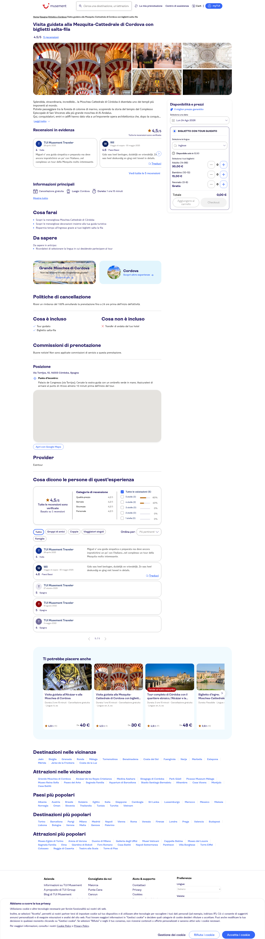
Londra (173, 821)
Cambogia (137, 802)
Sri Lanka (153, 802)
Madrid (96, 821)
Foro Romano (105, 844)
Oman (56, 805)
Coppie (74, 531)
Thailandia (86, 805)
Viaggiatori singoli (94, 531)
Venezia (146, 821)
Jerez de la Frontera (62, 762)
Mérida (42, 762)
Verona (70, 825)
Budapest (214, 821)
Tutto (38, 531)
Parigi (71, 821)
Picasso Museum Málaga (200, 778)
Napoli (109, 821)
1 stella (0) (131, 518)
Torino (41, 821)
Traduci (156, 163)
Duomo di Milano (101, 841)
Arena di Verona (77, 841)
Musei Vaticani (150, 841)
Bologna (56, 825)
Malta (82, 825)
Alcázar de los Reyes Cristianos (94, 778)
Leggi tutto (40, 121)
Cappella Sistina (173, 841)
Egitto (96, 802)
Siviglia (53, 759)
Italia (107, 802)
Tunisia (101, 805)
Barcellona (56, 821)
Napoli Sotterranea (147, 844)
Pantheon (168, 844)
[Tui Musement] (57, 6)
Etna (64, 844)
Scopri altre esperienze (136, 274)
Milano (83, 821)
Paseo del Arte (72, 782)
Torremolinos (110, 759)
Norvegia (43, 805)
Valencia (199, 821)
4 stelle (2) (131, 502)
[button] (199, 131)
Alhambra (181, 782)
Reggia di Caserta (64, 848)
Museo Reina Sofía (48, 782)
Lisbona (42, 825)
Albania (42, 802)
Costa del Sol (151, 759)
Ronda (80, 759)
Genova (95, 825)
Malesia (218, 802)
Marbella (197, 759)
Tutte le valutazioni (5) (138, 491)
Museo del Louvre (198, 841)
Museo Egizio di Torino (50, 841)
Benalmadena (130, 759)
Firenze (160, 821)
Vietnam (128, 805)
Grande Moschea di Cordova (64, 268)
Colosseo (43, 848)
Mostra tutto (40, 198)
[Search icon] (80, 6)
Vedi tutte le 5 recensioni (144, 173)
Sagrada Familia (95, 782)
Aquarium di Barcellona (122, 782)
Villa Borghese (187, 844)
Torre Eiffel (206, 844)
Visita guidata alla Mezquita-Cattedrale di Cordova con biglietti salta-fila (102, 17)
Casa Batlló (44, 786)
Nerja (184, 759)
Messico (204, 802)
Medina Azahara (126, 778)
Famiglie (39, 538)
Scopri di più (63, 277)
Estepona (212, 759)
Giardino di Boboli (82, 844)
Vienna (121, 821)
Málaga (93, 759)
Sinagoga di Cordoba (152, 778)
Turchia (114, 805)
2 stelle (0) (131, 513)
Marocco (190, 802)
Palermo (109, 825)
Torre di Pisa (110, 848)
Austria (56, 802)
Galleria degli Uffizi (126, 841)
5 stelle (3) (131, 496)
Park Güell (175, 778)
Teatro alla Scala (88, 848)
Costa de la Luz (88, 762)
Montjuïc (216, 782)
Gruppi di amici (56, 531)
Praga (185, 821)
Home (36, 17)
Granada (67, 759)
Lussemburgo (172, 802)
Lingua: (181, 884)
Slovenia (70, 805)
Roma (133, 821)
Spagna (43, 17)
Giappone (121, 802)
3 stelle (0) (131, 507)
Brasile (69, 802)
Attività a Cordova (57, 17)
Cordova (130, 271)
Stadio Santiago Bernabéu (156, 782)
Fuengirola (170, 759)
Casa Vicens (199, 782)
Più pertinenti (146, 531)
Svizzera (83, 802)
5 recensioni (51, 37)
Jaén (41, 759)
